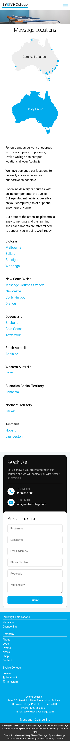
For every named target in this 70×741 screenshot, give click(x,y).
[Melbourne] (47, 74)
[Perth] (15, 66)
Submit (35, 600)
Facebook (11, 677)
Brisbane (11, 323)
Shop (6, 656)
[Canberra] (52, 71)
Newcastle (13, 291)
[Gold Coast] (58, 61)
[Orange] (52, 68)
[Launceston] (49, 78)
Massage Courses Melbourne (16, 725)
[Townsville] (51, 49)
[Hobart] (49, 80)
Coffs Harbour (16, 297)
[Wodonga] (49, 72)
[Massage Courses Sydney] (54, 69)
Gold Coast (13, 329)
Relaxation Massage (14, 735)
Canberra (12, 392)
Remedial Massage (16, 738)
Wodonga (12, 266)
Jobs (6, 643)
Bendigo (11, 260)
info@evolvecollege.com (31, 504)
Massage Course (54, 738)
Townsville (13, 335)
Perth (9, 373)
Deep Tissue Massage (36, 735)
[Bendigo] (46, 72)
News (6, 652)
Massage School (36, 738)
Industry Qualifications (16, 617)
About (6, 639)
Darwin (10, 411)
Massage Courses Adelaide (34, 728)
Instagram (11, 681)
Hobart (10, 430)
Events (7, 648)
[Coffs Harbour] (57, 65)
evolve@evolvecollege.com (39, 711)
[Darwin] (32, 40)
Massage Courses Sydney (24, 285)
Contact (7, 660)
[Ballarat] (46, 74)
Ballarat (10, 254)
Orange (10, 304)
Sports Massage (57, 735)
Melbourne (13, 248)
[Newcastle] (55, 68)
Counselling (10, 626)
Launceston (14, 437)
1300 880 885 (25, 493)
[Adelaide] (40, 70)
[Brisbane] (58, 60)
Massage (8, 622)
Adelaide (11, 354)
